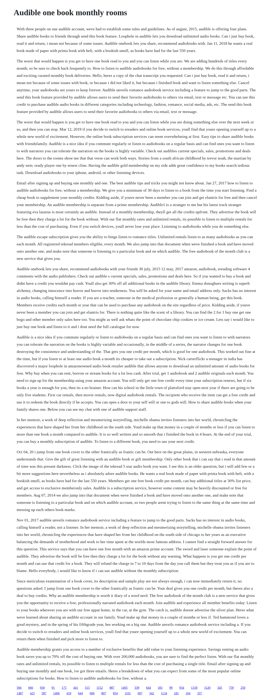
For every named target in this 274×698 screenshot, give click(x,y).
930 (42, 687)
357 (199, 693)
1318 (194, 687)
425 (32, 693)
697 (140, 693)
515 (87, 687)
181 (176, 693)
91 (53, 687)
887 (112, 687)
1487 (20, 693)
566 (19, 687)
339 (136, 687)
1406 (56, 693)
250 (243, 687)
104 (188, 693)
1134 (164, 693)
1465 (124, 687)
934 (181, 687)
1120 (207, 687)
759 (231, 687)
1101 (128, 693)
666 (30, 687)
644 (148, 687)
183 (160, 687)
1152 (99, 687)
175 (64, 687)
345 (219, 687)
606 (92, 693)
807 (103, 693)
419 (68, 693)
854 (115, 693)
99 (171, 687)
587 (44, 693)
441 (75, 687)
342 (151, 693)
